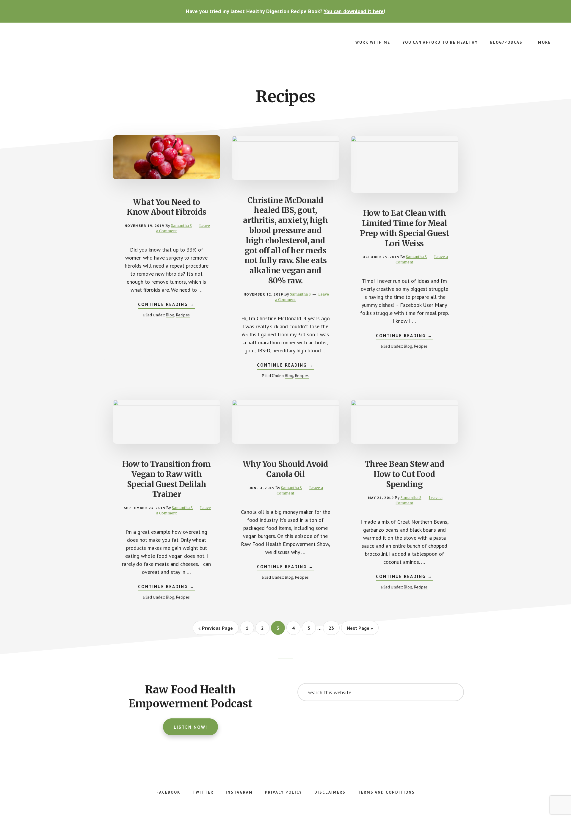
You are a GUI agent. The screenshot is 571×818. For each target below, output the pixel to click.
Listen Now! (190, 727)
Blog (170, 315)
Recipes (183, 315)
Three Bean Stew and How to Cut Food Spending (405, 474)
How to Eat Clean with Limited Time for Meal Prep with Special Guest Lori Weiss (404, 228)
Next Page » (359, 630)
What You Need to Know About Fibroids (166, 207)
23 (333, 628)
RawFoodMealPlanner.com (59, 46)
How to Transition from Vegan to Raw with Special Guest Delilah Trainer (166, 479)
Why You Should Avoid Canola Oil (285, 469)
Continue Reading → (166, 305)
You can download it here (354, 11)
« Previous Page (215, 630)
